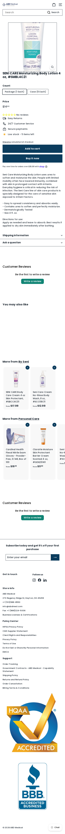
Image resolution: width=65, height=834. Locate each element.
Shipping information (16, 235)
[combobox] (32, 12)
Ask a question (12, 242)
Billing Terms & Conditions (16, 687)
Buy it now (32, 158)
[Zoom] (52, 67)
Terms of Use (9, 643)
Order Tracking (10, 664)
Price (6, 101)
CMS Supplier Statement (15, 631)
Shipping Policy (10, 675)
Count (6, 85)
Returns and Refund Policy (16, 679)
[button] (9, 114)
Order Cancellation (12, 683)
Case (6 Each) (38, 91)
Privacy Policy (10, 639)
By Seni (23, 361)
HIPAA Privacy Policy (13, 626)
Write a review (32, 281)
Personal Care (28, 419)
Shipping (7, 142)
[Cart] (53, 4)
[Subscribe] (55, 557)
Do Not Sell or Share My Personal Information (26, 647)
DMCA (6, 651)
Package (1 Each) (14, 91)
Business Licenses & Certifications (20, 614)
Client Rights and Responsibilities (19, 635)
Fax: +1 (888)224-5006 (14, 610)
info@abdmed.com (12, 606)
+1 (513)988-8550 (11, 602)
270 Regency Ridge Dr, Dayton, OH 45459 (23, 598)
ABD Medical (9, 593)
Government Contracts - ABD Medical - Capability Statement (28, 670)
